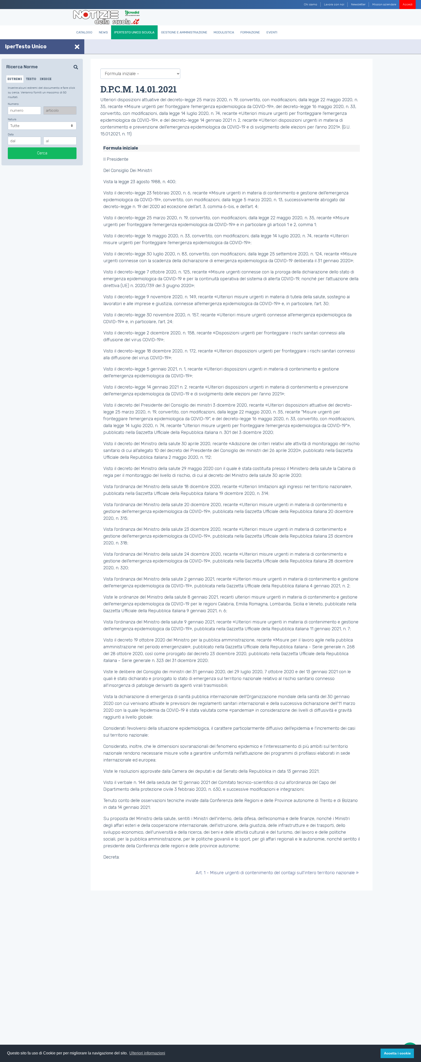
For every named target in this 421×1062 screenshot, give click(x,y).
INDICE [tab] (45, 79)
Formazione (250, 32)
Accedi (407, 4)
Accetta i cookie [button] (397, 1053)
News (103, 32)
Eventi (272, 32)
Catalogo (84, 32)
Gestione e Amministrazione (184, 32)
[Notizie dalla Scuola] (106, 17)
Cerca (42, 153)
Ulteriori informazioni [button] (147, 1053)
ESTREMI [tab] (15, 79)
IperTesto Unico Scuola (134, 32)
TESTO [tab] (31, 79)
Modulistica (224, 32)
